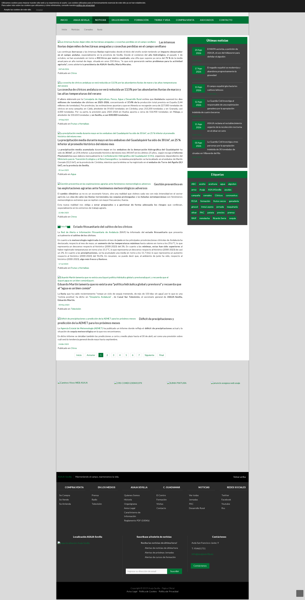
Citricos (219, 195)
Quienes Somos (132, 495)
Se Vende (64, 499)
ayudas (227, 189)
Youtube (225, 503)
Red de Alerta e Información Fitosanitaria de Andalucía (90, 232)
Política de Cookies (148, 591)
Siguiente (149, 355)
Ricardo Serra (219, 218)
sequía (232, 218)
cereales (207, 195)
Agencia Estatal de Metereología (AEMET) (82, 328)
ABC (193, 184)
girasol (194, 206)
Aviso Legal (129, 508)
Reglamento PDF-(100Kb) (136, 520)
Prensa (95, 495)
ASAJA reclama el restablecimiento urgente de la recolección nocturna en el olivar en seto (224, 127)
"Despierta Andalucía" (100, 296)
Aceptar (39, 10)
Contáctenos (200, 565)
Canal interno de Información (132, 514)
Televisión (76, 308)
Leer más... (197, 60)
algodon (232, 184)
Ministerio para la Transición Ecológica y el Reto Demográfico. (88, 159)
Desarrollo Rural (197, 508)
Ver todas (194, 495)
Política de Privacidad (168, 591)
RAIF (193, 218)
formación (205, 201)
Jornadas (193, 499)
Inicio (64, 29)
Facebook (226, 499)
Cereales (88, 29)
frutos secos (219, 201)
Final (161, 355)
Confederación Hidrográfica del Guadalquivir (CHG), (129, 155)
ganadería (234, 201)
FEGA (194, 201)
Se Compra (64, 495)
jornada (220, 206)
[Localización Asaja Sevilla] (74, 542)
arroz (193, 189)
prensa (231, 212)
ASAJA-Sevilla (65, 476)
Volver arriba (239, 476)
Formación (161, 499)
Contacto (161, 508)
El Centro (161, 495)
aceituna (213, 184)
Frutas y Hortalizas (80, 123)
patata (210, 212)
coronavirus (231, 195)
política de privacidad (85, 5)
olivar (194, 212)
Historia (128, 499)
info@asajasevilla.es (202, 553)
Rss (223, 508)
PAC (202, 212)
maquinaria (232, 206)
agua (222, 184)
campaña (195, 195)
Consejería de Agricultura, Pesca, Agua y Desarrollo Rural (113, 99)
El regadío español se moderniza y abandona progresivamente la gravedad (223, 71)
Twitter (225, 495)
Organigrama (130, 503)
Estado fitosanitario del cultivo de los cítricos (102, 226)
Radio (94, 499)
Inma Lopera (207, 206)
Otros (74, 73)
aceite (202, 184)
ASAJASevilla (214, 189)
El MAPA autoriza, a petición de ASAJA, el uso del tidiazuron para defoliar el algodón (223, 53)
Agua (73, 174)
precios (220, 212)
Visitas (159, 503)
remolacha (205, 218)
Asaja (202, 189)
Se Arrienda (65, 503)
